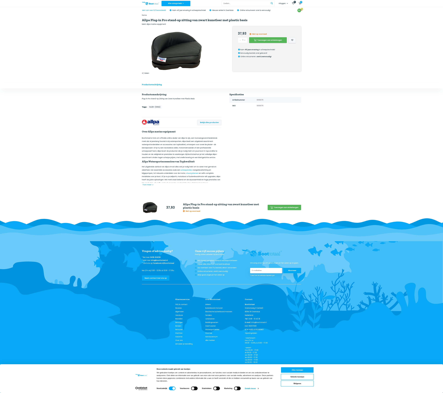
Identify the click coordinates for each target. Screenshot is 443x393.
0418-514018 (155, 257)
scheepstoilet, (186, 170)
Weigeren (297, 383)
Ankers (208, 304)
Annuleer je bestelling (184, 344)
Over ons (179, 340)
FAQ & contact (181, 304)
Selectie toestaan (297, 377)
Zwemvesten (210, 326)
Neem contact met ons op (156, 278)
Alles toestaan (297, 370)
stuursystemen (192, 173)
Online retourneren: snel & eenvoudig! (255, 10)
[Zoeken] (272, 3)
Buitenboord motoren (214, 308)
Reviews (178, 308)
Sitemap (208, 333)
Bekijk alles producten (209, 122)
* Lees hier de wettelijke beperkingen (262, 275)
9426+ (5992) (154, 107)
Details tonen (250, 388)
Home (144, 15)
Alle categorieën (175, 3)
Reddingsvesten (211, 322)
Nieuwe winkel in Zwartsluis (222, 10)
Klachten (179, 333)
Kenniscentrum (211, 337)
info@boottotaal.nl (159, 260)
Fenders (208, 315)
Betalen (178, 326)
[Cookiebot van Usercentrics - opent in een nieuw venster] (141, 388)
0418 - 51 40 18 (254, 319)
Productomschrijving (152, 84)
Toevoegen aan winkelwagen (269, 40)
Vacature (179, 315)
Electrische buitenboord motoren (218, 311)
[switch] (194, 388)
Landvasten (210, 319)
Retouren (179, 329)
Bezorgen (179, 322)
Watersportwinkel (212, 329)
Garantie (178, 337)
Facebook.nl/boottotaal (163, 263)
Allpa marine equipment (156, 24)
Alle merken (210, 340)
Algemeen (179, 311)
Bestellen (179, 319)
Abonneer (292, 270)
